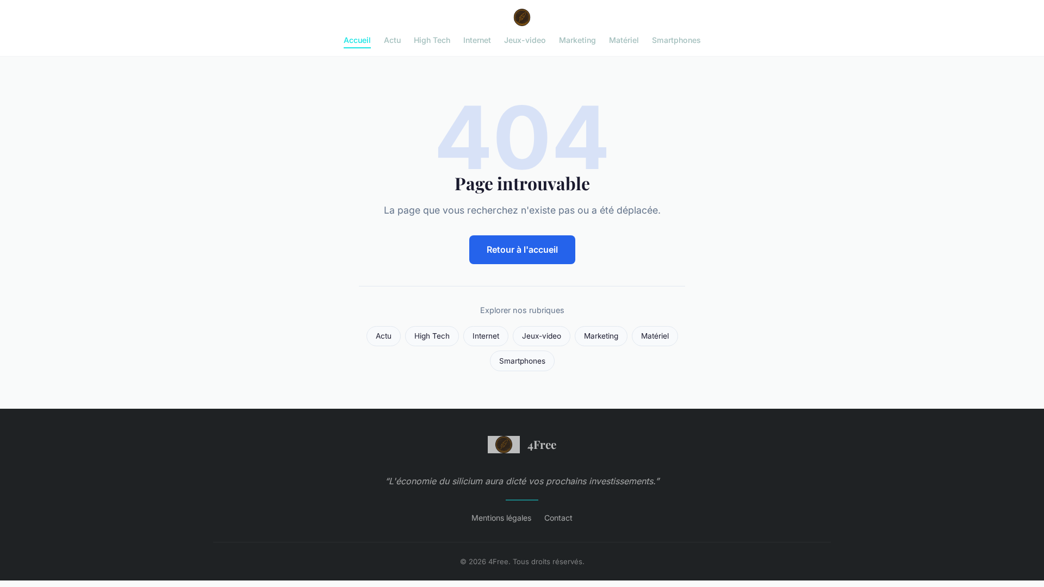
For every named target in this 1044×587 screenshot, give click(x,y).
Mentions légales (501, 517)
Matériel (624, 40)
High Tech (432, 40)
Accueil (357, 40)
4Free (541, 444)
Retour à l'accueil (522, 249)
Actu (392, 40)
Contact (558, 517)
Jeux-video (525, 40)
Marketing (577, 40)
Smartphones (676, 40)
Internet (477, 40)
